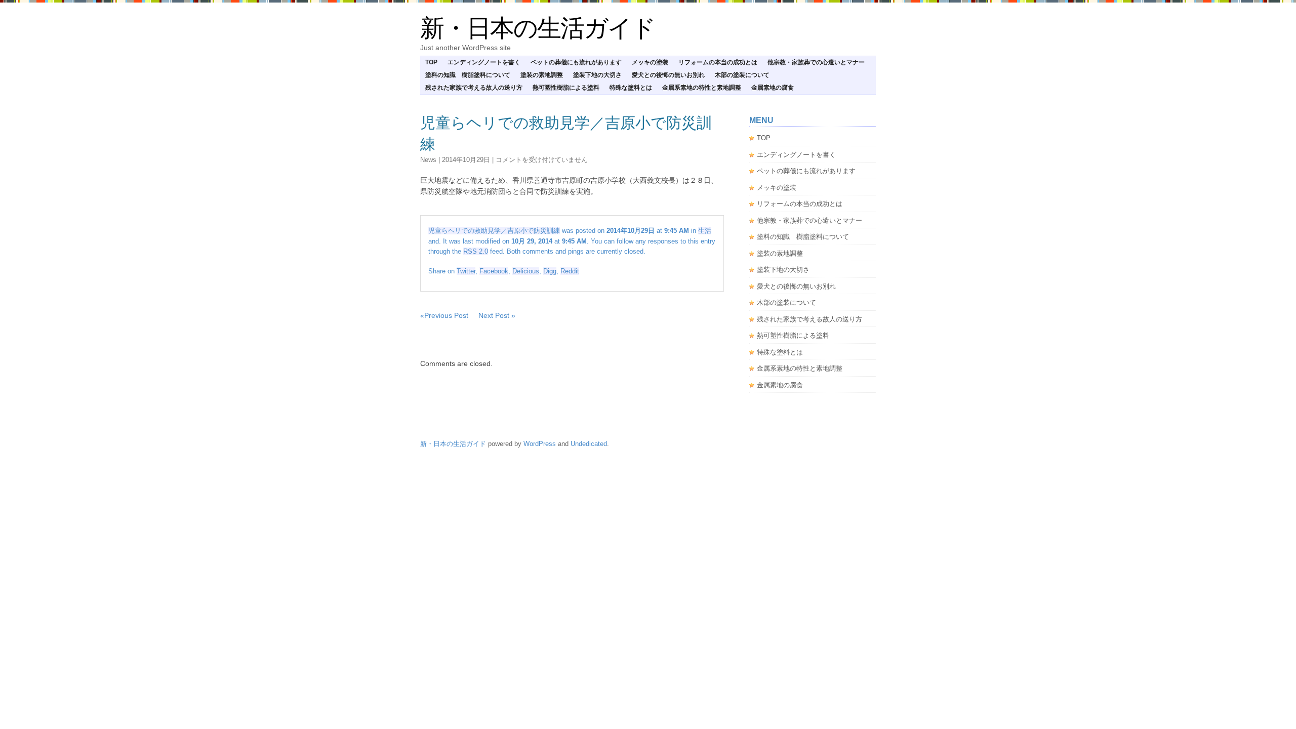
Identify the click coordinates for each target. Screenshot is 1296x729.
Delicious (525, 271)
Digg (549, 271)
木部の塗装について (742, 74)
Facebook (493, 271)
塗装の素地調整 (541, 74)
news (428, 160)
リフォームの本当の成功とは (717, 62)
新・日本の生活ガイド (537, 28)
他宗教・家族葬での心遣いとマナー (816, 62)
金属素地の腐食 (772, 87)
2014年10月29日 (466, 160)
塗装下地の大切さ (597, 74)
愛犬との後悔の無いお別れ (668, 74)
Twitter (466, 271)
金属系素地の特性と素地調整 (701, 87)
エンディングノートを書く (484, 62)
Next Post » (496, 315)
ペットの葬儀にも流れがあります (576, 62)
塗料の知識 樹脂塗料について (467, 74)
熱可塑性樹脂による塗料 (566, 87)
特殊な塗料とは (631, 87)
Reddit (569, 271)
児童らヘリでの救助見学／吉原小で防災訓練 (494, 230)
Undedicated (589, 444)
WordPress (539, 444)
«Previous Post (444, 315)
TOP (431, 62)
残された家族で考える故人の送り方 (473, 87)
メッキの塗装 (650, 62)
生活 (704, 230)
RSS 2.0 (475, 251)
